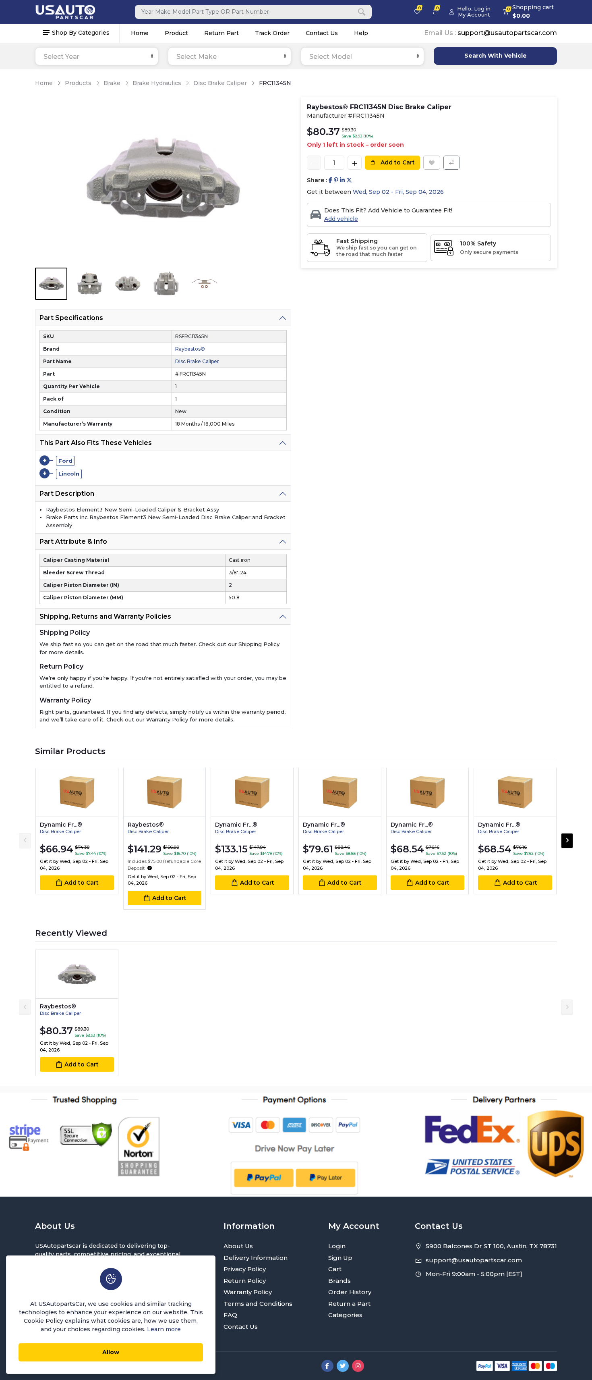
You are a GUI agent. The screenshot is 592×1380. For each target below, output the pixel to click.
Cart (335, 1269)
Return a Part (349, 1303)
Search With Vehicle (495, 55)
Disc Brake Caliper (220, 83)
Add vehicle (341, 218)
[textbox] (96, 57)
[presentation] (25, 840)
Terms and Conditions (258, 1303)
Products (78, 83)
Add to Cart (397, 162)
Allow (110, 1352)
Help (361, 33)
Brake (111, 83)
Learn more (164, 1329)
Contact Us (322, 33)
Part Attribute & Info (73, 541)
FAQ (230, 1315)
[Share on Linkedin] (342, 180)
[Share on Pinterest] (336, 180)
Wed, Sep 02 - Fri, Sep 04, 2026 (398, 191)
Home (140, 33)
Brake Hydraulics (156, 83)
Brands (339, 1280)
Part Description (66, 493)
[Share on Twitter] (349, 180)
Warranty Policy (248, 1292)
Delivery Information (256, 1258)
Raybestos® (190, 349)
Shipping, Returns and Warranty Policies (105, 616)
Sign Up (340, 1258)
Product (176, 33)
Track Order (272, 33)
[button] (149, 868)
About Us (238, 1246)
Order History (349, 1292)
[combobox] (96, 56)
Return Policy (245, 1280)
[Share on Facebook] (330, 180)
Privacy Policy (245, 1269)
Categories (345, 1315)
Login (337, 1246)
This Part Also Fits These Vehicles (95, 443)
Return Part (221, 33)
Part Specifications (71, 318)
